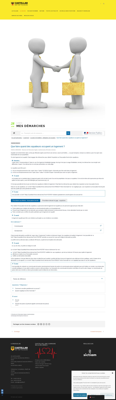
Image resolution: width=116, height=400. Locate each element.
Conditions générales (17, 387)
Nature (42, 10)
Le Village (15, 10)
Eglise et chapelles (83, 10)
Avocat (17, 300)
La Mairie (23, 10)
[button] (112, 373)
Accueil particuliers (16, 137)
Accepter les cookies (80, 395)
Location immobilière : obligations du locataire (43, 137)
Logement (26, 137)
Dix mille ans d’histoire (67, 10)
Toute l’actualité (52, 10)
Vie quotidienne (32, 10)
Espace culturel (17, 15)
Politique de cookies (16, 386)
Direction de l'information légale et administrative (23, 314)
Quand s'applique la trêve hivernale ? (25, 290)
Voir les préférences (106, 395)
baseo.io (26, 315)
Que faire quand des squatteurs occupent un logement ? (72, 137)
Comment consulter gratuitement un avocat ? (27, 288)
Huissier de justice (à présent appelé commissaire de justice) (32, 303)
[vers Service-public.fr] (93, 133)
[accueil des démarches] (14, 132)
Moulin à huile (29, 15)
